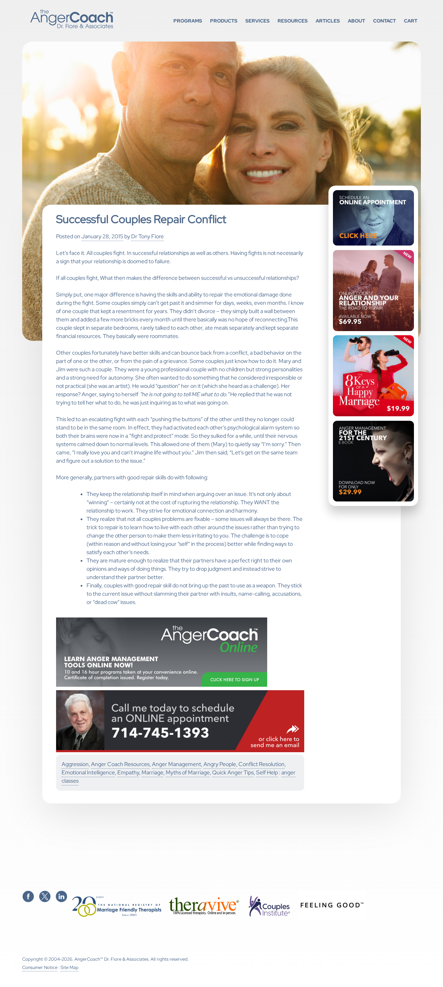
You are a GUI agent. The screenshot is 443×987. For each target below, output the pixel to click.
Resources (293, 20)
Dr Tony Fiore (147, 236)
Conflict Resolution (261, 764)
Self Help (267, 772)
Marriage (152, 772)
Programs (187, 20)
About (356, 20)
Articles (328, 20)
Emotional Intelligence (88, 772)
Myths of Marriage (188, 772)
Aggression (75, 764)
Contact (384, 20)
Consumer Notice (39, 967)
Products (223, 20)
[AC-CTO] (180, 751)
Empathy (128, 772)
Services (257, 20)
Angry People (220, 764)
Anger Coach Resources (120, 764)
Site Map (70, 967)
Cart (410, 20)
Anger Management (176, 764)
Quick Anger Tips (233, 772)
